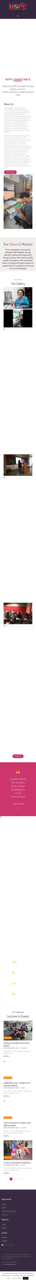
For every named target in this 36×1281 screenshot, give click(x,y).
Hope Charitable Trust (18, 80)
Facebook (4, 1237)
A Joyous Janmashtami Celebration (17, 1162)
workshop (24, 1048)
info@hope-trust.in (10, 1264)
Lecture (23, 1127)
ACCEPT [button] (25, 1278)
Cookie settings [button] (16, 1278)
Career (4, 1208)
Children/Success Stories (9, 1211)
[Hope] (18, 7)
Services (4, 1228)
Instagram (4, 1241)
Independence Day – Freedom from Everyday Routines (17, 1084)
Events (23, 1088)
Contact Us (5, 1215)
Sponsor (4, 1204)
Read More (6, 1056)
